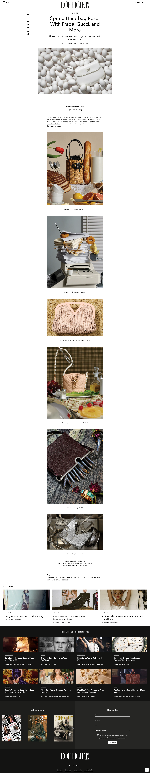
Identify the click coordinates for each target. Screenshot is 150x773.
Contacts (59, 770)
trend (57, 577)
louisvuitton (76, 577)
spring (62, 577)
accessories (64, 580)
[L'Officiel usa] (75, 5)
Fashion (75, 13)
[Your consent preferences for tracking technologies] (147, 770)
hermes (85, 577)
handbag (50, 577)
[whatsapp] (28, 31)
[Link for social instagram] (77, 766)
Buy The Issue (135, 2)
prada (68, 577)
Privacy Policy (122, 738)
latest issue (78, 119)
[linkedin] (28, 24)
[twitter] (28, 28)
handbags (54, 119)
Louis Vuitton (55, 124)
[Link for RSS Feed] (81, 765)
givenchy (97, 577)
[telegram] (28, 34)
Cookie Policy (88, 770)
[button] (73, 729)
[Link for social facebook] (73, 766)
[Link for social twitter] (69, 766)
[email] (28, 15)
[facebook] (28, 18)
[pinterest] (28, 21)
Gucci (49, 124)
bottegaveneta (53, 580)
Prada (98, 121)
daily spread (69, 121)
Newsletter (68, 770)
